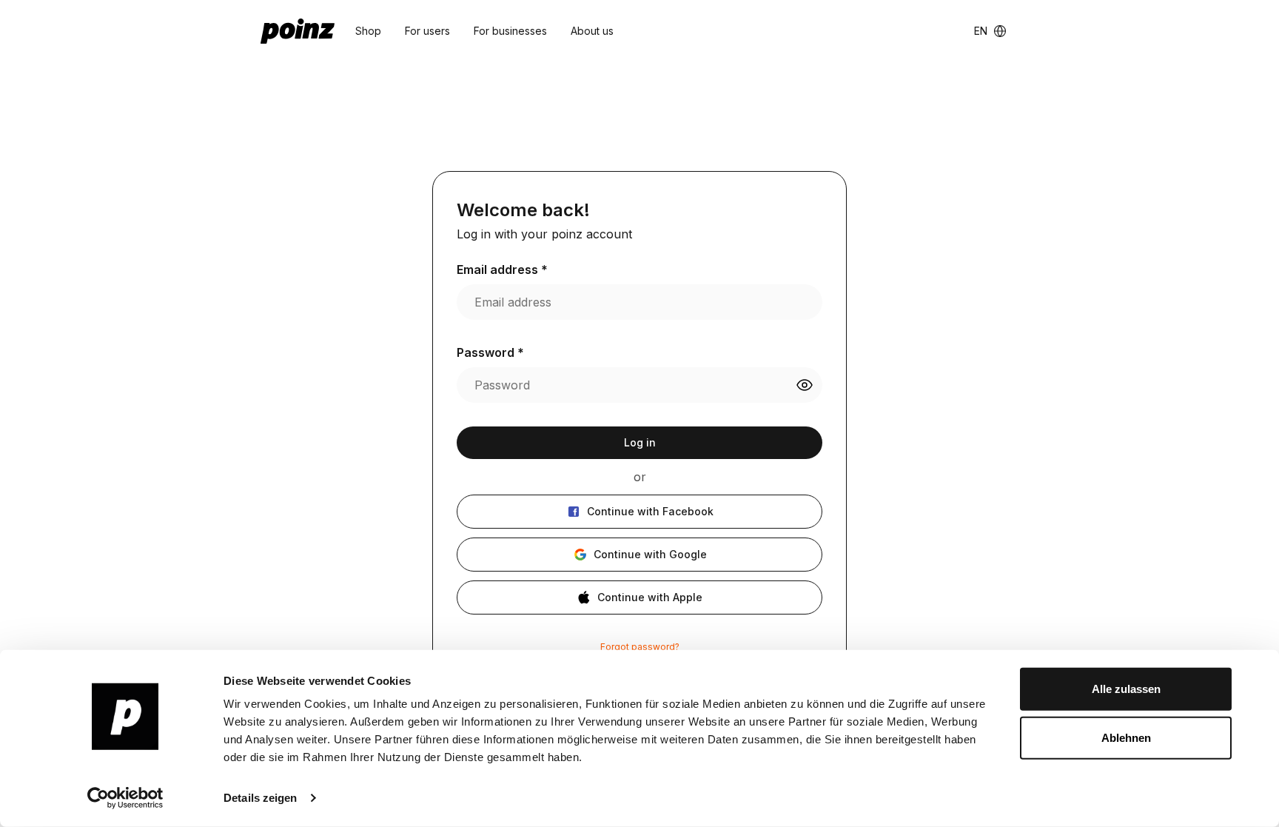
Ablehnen (1126, 737)
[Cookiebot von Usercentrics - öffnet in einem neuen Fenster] (125, 798)
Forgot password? (639, 646)
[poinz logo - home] (298, 31)
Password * (490, 352)
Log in (640, 442)
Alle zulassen (1126, 689)
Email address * (502, 269)
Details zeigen (260, 797)
